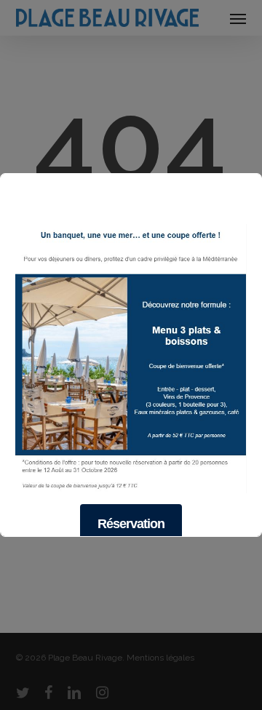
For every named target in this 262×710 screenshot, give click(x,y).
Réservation (131, 523)
